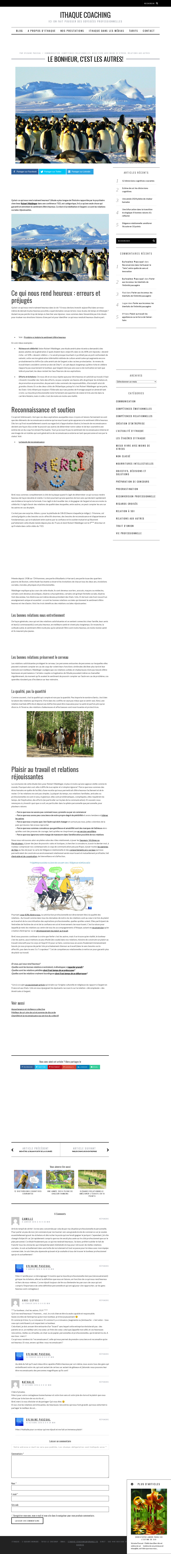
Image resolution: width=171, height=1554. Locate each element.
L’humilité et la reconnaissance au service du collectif (35, 1015)
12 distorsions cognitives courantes (28, 1192)
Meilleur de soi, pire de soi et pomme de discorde (33, 1012)
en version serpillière (86, 831)
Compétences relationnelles (76, 53)
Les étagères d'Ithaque (131, 438)
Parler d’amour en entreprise (84, 1149)
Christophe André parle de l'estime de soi (149, 1538)
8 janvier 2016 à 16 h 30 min (36, 1222)
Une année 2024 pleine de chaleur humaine (60, 1192)
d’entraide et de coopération (24, 856)
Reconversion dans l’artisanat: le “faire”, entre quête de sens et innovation (136, 268)
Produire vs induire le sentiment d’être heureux (45, 337)
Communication (52, 53)
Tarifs (133, 30)
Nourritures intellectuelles (135, 463)
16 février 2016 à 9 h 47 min (40, 1357)
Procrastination (127, 489)
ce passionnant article (35, 984)
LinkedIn (83, 1067)
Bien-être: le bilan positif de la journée (35, 1149)
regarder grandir (75, 967)
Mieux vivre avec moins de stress (109, 53)
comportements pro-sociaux (82, 850)
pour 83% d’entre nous (30, 914)
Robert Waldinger (29, 203)
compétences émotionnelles (134, 408)
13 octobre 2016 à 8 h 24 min (40, 1422)
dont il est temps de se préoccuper (58, 970)
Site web (14, 1504)
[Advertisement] (60, 1108)
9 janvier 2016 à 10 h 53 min (40, 1269)
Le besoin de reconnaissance (31, 442)
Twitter (42, 1067)
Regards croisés (127, 503)
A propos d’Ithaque (42, 30)
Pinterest (55, 1067)
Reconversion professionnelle (136, 496)
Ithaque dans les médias (106, 30)
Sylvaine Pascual (38, 1266)
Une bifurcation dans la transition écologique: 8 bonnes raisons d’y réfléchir (137, 212)
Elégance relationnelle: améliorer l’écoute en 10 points (92, 1193)
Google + (69, 1067)
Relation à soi (125, 511)
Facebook (28, 1067)
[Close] (132, 1484)
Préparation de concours (132, 481)
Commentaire (17, 1453)
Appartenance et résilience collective (28, 1009)
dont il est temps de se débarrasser (71, 973)
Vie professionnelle (129, 533)
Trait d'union (125, 526)
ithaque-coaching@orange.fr (83, 1541)
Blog (19, 30)
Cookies (80, 1545)
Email (95, 1067)
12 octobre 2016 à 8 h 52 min (36, 1385)
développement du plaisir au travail (52, 930)
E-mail (14, 1494)
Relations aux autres (139, 53)
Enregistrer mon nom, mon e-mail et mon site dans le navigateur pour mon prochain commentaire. (53, 1515)
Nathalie (28, 1382)
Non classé (123, 456)
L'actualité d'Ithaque (130, 431)
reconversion (98, 927)
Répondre (104, 1219)
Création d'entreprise (130, 423)
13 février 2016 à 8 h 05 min (36, 1303)
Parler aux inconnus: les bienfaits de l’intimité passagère (138, 281)
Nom (13, 1483)
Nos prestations (72, 30)
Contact (149, 30)
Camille (27, 1219)
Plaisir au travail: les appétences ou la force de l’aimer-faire (137, 316)
